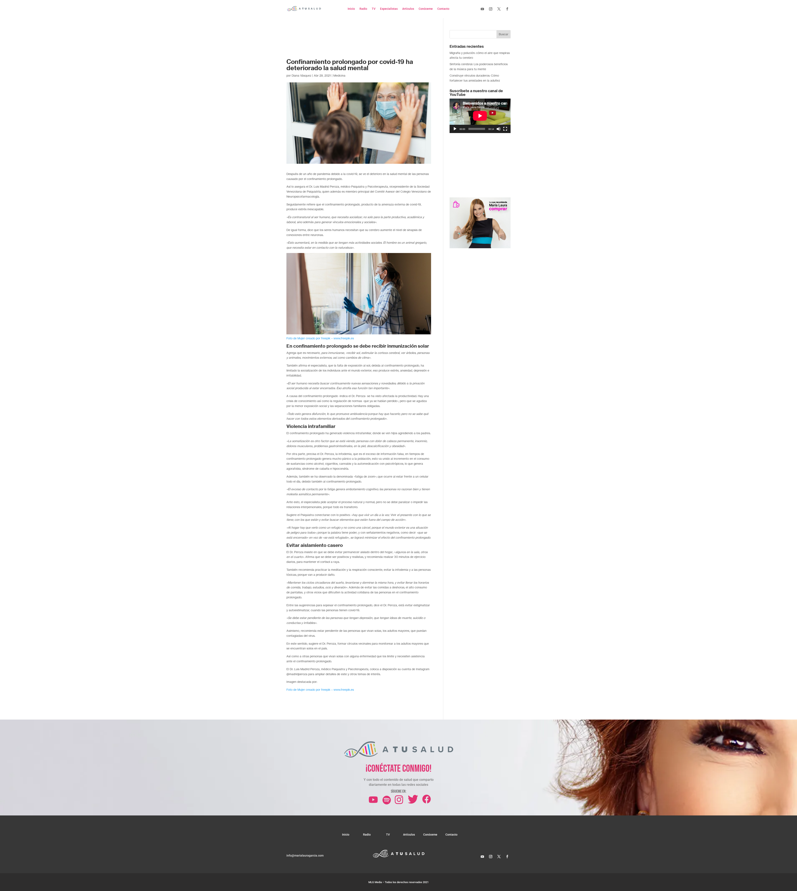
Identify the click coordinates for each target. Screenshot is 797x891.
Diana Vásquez (301, 75)
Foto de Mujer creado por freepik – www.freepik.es (320, 689)
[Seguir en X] (499, 9)
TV (373, 8)
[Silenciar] (498, 129)
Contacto (443, 8)
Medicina (339, 75)
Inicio (351, 8)
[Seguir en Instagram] (490, 9)
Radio (363, 8)
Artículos (408, 8)
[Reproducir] (455, 129)
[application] (480, 116)
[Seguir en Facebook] (507, 9)
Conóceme (426, 8)
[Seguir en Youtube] (482, 9)
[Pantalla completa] (505, 129)
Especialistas (389, 8)
